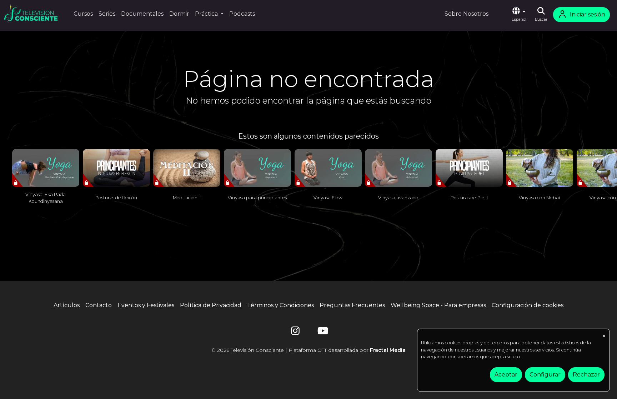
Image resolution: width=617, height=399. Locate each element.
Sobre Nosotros (466, 13)
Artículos (67, 305)
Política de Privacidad (210, 305)
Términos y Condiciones (280, 305)
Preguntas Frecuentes (352, 305)
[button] (518, 15)
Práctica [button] (207, 13)
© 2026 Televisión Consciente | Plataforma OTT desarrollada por (308, 350)
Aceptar (506, 374)
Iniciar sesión (587, 14)
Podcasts (242, 13)
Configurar (545, 374)
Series (107, 13)
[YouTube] (321, 332)
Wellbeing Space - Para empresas (438, 305)
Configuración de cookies (527, 305)
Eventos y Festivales (145, 305)
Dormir (179, 13)
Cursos (83, 13)
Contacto (98, 305)
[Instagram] (295, 332)
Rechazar (586, 374)
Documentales (142, 13)
